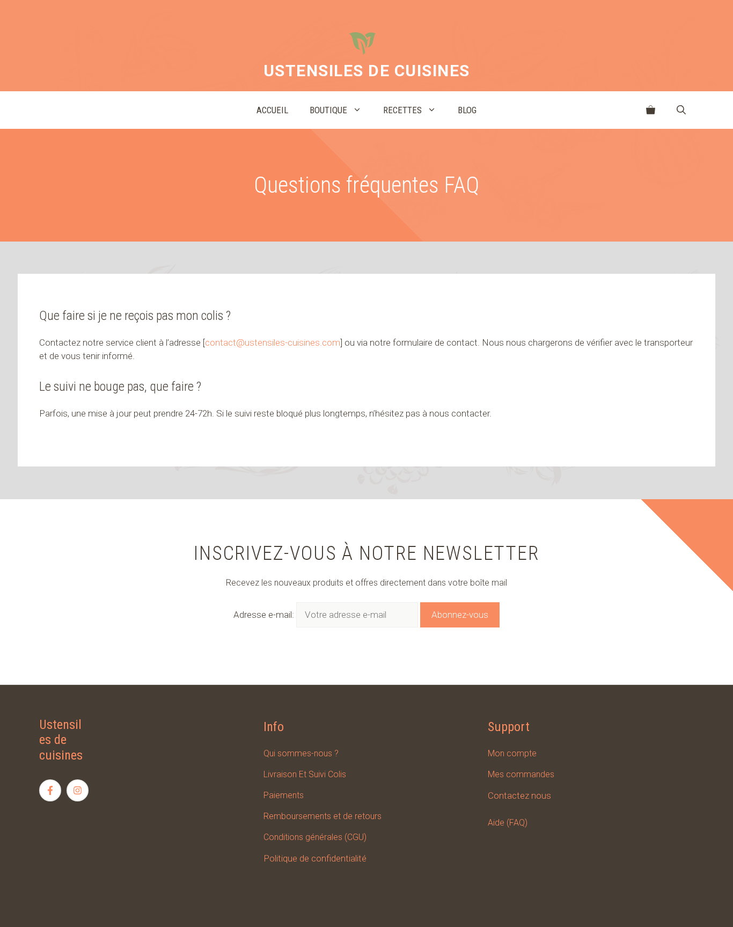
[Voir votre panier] (650, 110)
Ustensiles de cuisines (366, 70)
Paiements (283, 795)
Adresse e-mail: (264, 614)
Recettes (402, 110)
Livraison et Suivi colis (304, 774)
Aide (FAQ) (507, 822)
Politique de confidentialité (314, 858)
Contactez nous (519, 795)
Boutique (328, 110)
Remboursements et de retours (322, 816)
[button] (681, 110)
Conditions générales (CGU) (314, 837)
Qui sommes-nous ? (301, 753)
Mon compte (512, 753)
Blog (467, 110)
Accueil (272, 110)
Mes (497, 774)
